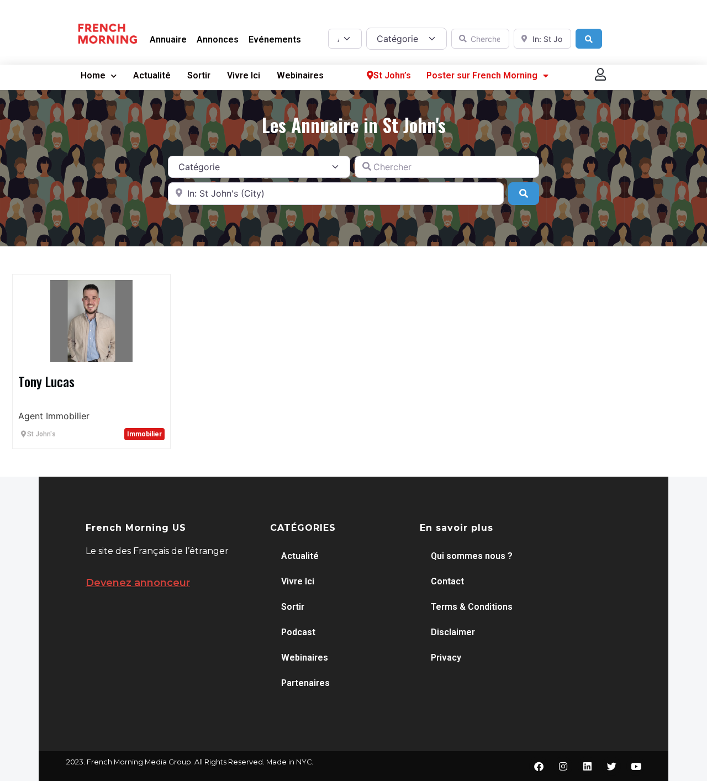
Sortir (198, 75)
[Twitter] (611, 766)
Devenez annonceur (138, 583)
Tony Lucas (46, 381)
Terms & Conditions (472, 606)
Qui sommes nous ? (472, 556)
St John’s (392, 75)
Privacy (446, 657)
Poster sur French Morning (481, 75)
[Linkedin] (587, 766)
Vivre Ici (243, 75)
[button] (601, 74)
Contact (447, 581)
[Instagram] (562, 766)
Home (93, 75)
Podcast (298, 632)
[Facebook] (538, 766)
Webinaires (300, 75)
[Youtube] (635, 766)
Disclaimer (453, 632)
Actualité (152, 75)
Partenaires (305, 683)
